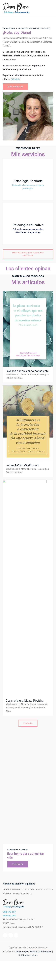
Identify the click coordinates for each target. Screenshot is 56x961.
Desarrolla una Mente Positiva (25, 700)
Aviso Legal (22, 951)
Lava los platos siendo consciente (27, 371)
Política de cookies (28, 955)
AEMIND (16, 79)
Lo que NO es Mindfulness (22, 465)
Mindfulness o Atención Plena (21, 374)
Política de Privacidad (41, 951)
